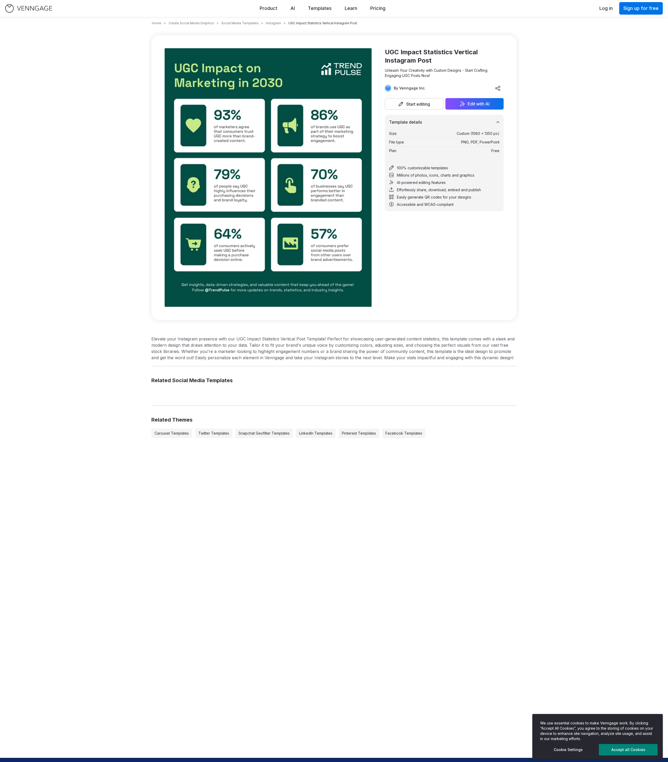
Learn (351, 8)
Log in (606, 8)
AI (292, 8)
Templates (320, 8)
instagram (273, 23)
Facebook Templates (403, 433)
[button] (414, 104)
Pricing (377, 8)
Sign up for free (641, 8)
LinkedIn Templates (315, 433)
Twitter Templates (213, 433)
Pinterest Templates (359, 433)
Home (156, 23)
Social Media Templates (240, 23)
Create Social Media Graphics (191, 23)
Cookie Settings (568, 749)
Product (268, 8)
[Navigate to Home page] (28, 8)
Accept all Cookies (628, 749)
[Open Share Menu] (498, 88)
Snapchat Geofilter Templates (264, 433)
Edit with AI (479, 103)
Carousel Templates (171, 433)
